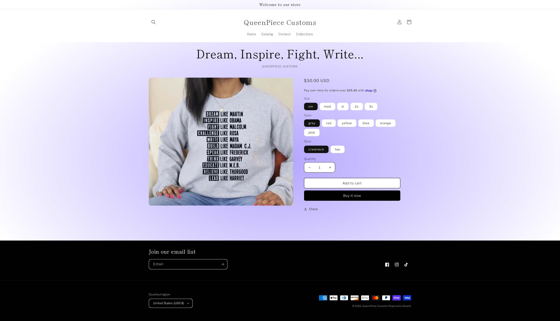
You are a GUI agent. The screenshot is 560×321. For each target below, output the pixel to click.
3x (371, 106)
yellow (347, 123)
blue (366, 123)
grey (311, 123)
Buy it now (352, 196)
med (327, 106)
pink (311, 132)
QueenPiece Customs (375, 306)
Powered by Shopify (399, 306)
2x (357, 106)
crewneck (316, 149)
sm (310, 106)
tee (337, 149)
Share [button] (313, 209)
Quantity (310, 158)
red (328, 123)
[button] (153, 22)
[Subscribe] (222, 264)
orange (385, 123)
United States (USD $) (168, 303)
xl (342, 106)
